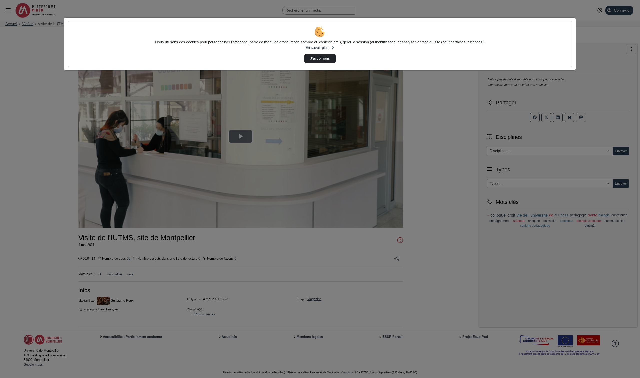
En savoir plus (317, 48)
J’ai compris (320, 58)
